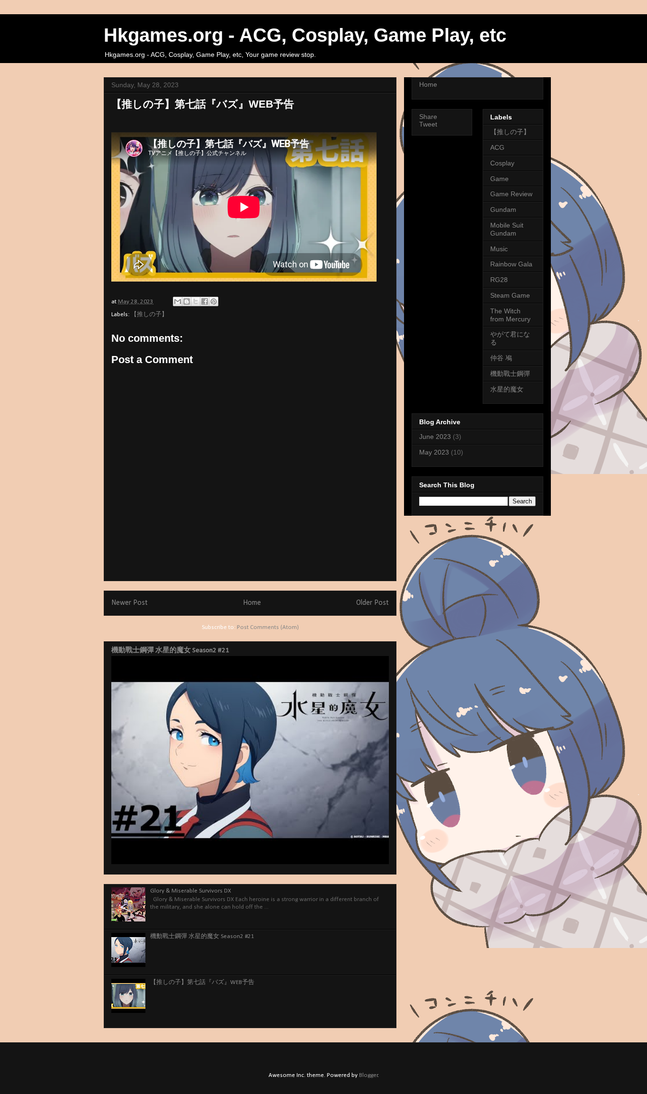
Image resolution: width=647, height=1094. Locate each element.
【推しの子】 (149, 314)
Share (428, 116)
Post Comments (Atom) (268, 627)
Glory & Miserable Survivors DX (190, 891)
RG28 (499, 279)
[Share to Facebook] (204, 301)
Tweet (428, 124)
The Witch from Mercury (510, 315)
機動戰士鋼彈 (510, 373)
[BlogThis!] (186, 301)
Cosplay (502, 163)
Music (499, 249)
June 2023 (435, 436)
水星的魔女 (506, 389)
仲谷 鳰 (501, 358)
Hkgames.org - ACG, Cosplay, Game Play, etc (305, 35)
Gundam (503, 209)
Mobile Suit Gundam (506, 229)
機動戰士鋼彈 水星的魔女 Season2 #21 (170, 650)
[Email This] (177, 301)
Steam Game (510, 295)
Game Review (511, 194)
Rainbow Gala (511, 264)
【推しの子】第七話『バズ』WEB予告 (202, 982)
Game (499, 178)
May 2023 (434, 452)
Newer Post (129, 603)
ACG (497, 147)
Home (252, 603)
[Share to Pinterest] (213, 301)
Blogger (368, 1075)
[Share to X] (195, 301)
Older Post (372, 603)
